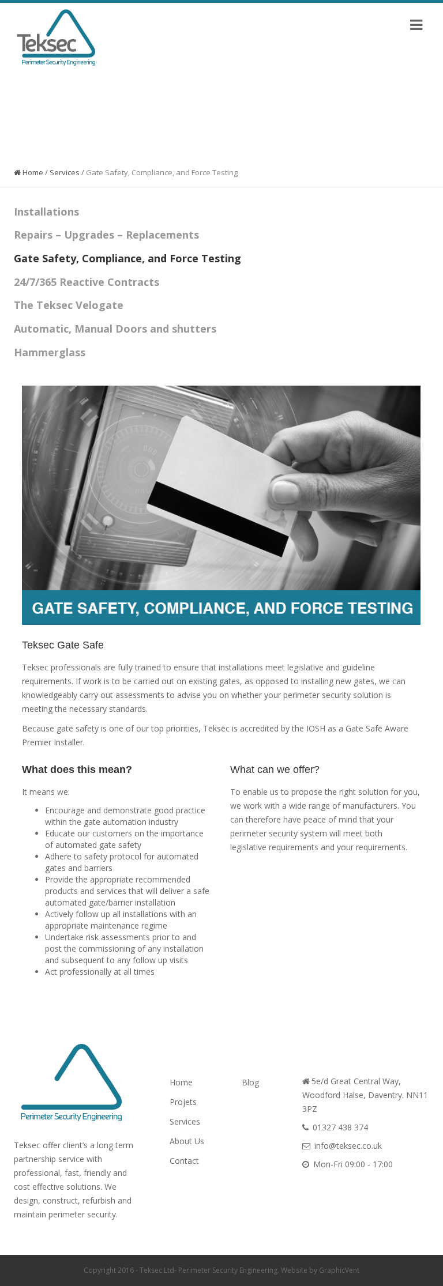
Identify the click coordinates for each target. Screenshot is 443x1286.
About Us (187, 1141)
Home (32, 172)
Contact (184, 1160)
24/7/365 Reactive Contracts (86, 282)
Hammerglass (49, 352)
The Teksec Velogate (68, 305)
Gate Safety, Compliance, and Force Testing (127, 258)
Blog (250, 1082)
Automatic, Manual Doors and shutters (115, 328)
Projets (183, 1101)
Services (65, 172)
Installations (46, 211)
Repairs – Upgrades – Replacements (106, 235)
